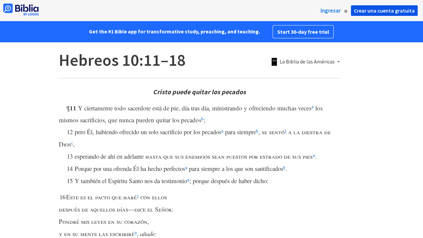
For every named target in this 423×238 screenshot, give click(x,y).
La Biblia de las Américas (307, 62)
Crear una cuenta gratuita (384, 10)
